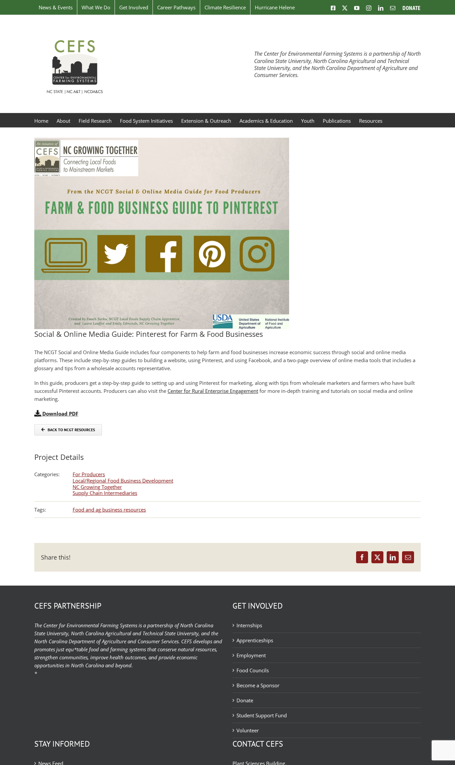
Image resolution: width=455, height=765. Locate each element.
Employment (251, 655)
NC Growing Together (97, 487)
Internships (249, 625)
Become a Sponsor (257, 685)
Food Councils (252, 670)
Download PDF (59, 413)
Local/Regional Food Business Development (123, 480)
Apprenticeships (254, 640)
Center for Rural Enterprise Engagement (213, 391)
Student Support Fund (261, 715)
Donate (244, 700)
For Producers (89, 474)
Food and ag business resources (109, 509)
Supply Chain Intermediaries (105, 493)
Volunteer (247, 730)
